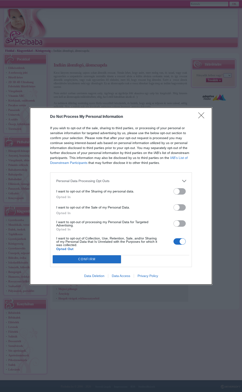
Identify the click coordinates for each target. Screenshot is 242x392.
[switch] (179, 191)
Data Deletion (94, 276)
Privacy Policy (148, 276)
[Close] (202, 116)
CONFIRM (87, 259)
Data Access (121, 276)
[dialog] (121, 196)
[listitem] (121, 181)
